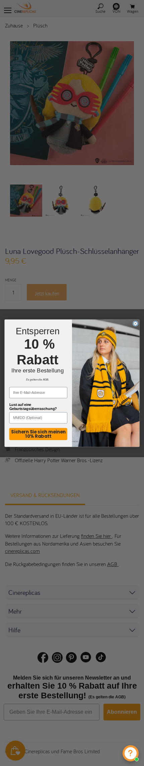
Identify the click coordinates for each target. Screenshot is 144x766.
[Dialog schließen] (135, 323)
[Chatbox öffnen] (131, 753)
